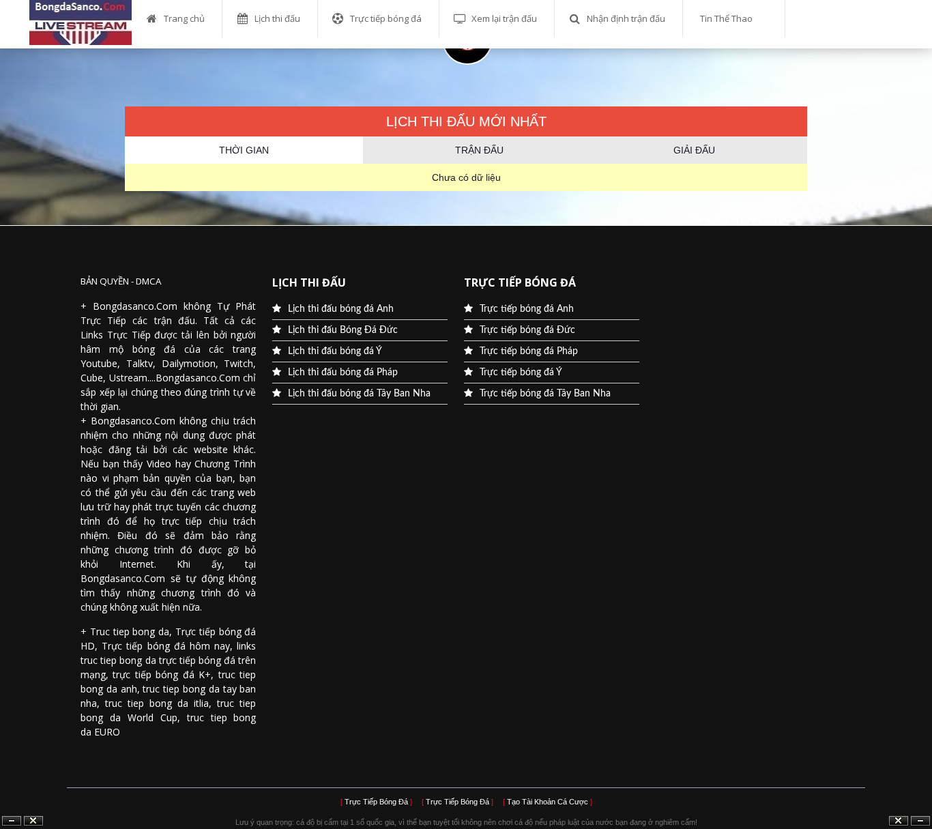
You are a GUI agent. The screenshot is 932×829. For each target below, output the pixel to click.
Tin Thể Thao (726, 18)
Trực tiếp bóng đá (386, 18)
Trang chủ (184, 18)
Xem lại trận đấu (504, 18)
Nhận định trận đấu (626, 18)
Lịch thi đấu (277, 18)
